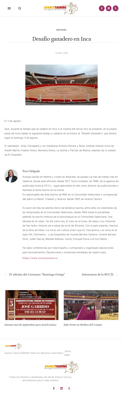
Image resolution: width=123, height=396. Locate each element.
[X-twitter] (115, 8)
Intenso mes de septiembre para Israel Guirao (30, 324)
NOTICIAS (61, 30)
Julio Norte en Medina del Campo (83, 324)
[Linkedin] (109, 8)
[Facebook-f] (102, 8)
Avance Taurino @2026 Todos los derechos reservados (33, 353)
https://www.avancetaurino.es (39, 258)
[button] (9, 8)
